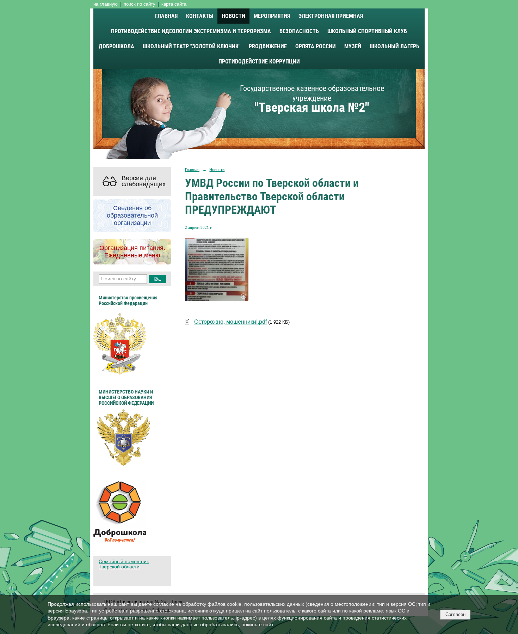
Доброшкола (116, 46)
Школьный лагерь (394, 46)
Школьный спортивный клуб (367, 31)
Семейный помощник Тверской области (124, 564)
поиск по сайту (139, 4)
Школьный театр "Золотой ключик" (191, 46)
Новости (233, 16)
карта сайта (173, 4)
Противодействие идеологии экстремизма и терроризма (191, 31)
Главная (166, 16)
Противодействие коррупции (259, 61)
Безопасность (299, 31)
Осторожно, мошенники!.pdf (230, 322)
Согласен (455, 614)
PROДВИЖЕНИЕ (268, 46)
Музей (352, 46)
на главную (105, 4)
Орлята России (315, 46)
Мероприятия (272, 16)
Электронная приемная (330, 16)
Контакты (199, 16)
